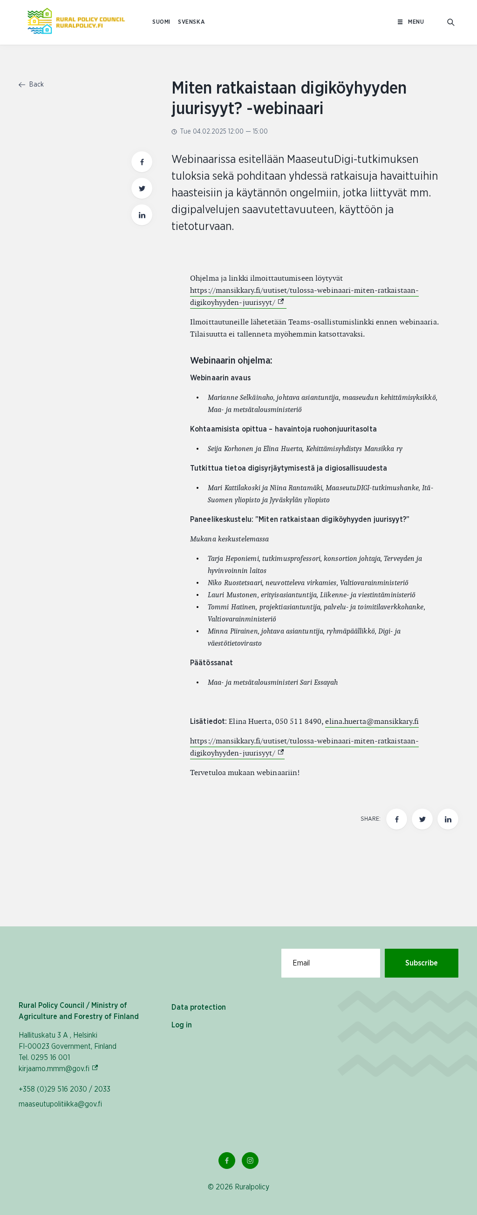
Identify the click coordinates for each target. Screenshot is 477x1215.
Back (35, 84)
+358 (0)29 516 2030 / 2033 (64, 1089)
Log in (181, 1025)
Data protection (198, 1007)
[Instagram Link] (250, 1160)
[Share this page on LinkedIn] (141, 214)
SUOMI (161, 22)
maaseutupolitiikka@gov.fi (60, 1104)
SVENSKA (191, 22)
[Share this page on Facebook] (141, 161)
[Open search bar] (450, 22)
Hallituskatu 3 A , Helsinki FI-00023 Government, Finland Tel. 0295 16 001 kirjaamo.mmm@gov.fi (67, 1052)
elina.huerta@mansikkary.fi (372, 721)
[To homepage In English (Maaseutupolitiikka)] (76, 22)
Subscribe (421, 963)
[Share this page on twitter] (141, 188)
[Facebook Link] (226, 1160)
